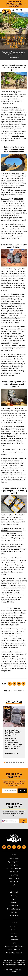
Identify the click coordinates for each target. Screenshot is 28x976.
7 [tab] (18, 762)
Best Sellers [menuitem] (14, 865)
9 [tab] (23, 762)
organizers (16, 138)
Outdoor (21, 691)
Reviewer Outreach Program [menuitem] (14, 946)
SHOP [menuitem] (14, 855)
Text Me (23, 821)
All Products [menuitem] (14, 881)
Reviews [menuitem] (14, 902)
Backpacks (5, 199)
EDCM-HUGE (16, 528)
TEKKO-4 (4, 454)
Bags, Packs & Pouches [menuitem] (14, 868)
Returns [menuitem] (14, 930)
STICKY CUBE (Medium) (9, 585)
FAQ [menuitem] (14, 943)
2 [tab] (7, 762)
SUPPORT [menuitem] (14, 923)
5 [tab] (14, 762)
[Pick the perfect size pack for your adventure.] (14, 257)
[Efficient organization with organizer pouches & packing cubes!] (14, 504)
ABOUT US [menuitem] (14, 892)
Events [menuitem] (14, 899)
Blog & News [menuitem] (14, 915)
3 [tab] (9, 762)
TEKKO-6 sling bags (11, 458)
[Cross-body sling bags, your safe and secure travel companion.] (14, 397)
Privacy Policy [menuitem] (18, 970)
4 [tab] (11, 762)
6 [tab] (16, 762)
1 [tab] (4, 762)
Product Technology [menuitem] (14, 909)
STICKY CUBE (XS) (18, 578)
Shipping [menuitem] (14, 936)
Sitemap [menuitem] (14, 971)
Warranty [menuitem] (14, 933)
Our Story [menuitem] (14, 896)
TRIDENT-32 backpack (9, 357)
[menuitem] (13, 10)
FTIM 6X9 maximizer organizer (11, 531)
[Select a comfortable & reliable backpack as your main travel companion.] (14, 162)
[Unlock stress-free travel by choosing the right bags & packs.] (14, 80)
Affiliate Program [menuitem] (14, 949)
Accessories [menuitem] (14, 872)
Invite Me (23, 791)
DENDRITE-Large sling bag (10, 438)
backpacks (15, 136)
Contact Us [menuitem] (14, 926)
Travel (16, 691)
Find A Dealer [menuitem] (14, 859)
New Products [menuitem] (14, 878)
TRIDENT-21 (18, 199)
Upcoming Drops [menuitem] (14, 862)
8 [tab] (21, 762)
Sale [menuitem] (14, 885)
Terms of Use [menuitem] (9, 970)
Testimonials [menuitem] (14, 906)
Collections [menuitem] (14, 875)
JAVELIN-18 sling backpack (10, 318)
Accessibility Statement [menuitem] (14, 953)
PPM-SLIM (7, 528)
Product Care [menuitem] (14, 940)
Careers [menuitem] (14, 912)
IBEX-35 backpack (19, 211)
